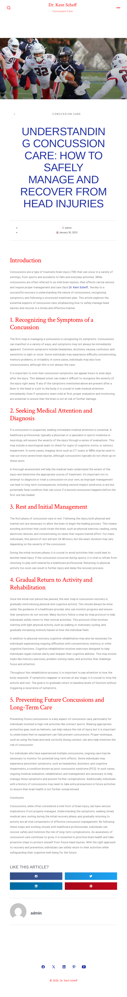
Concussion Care (66, 114)
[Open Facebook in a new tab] (43, 966)
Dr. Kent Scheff (78, 287)
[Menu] (118, 8)
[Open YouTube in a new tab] (83, 966)
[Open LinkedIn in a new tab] (64, 966)
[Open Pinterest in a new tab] (74, 966)
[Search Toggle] (9, 8)
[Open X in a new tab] (53, 966)
